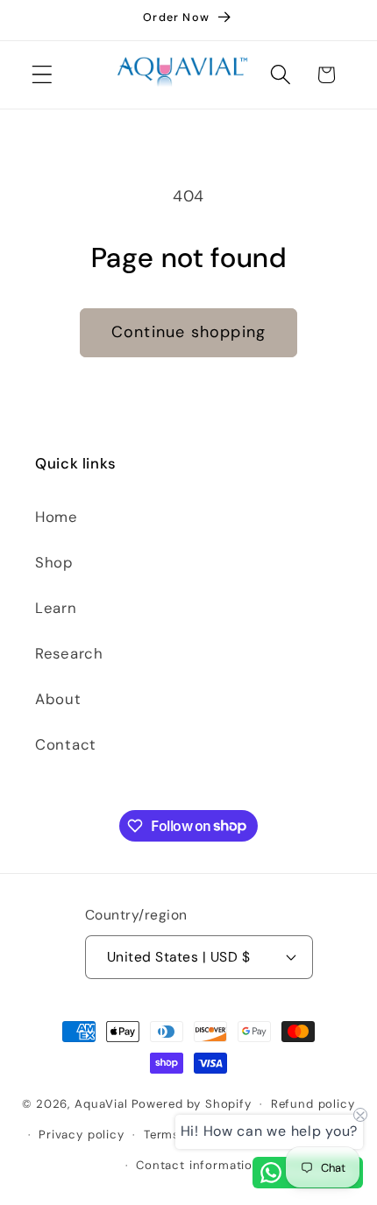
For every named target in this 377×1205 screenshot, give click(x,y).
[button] (42, 75)
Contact (65, 744)
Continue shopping (188, 331)
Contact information (198, 1165)
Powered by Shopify (192, 1103)
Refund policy (313, 1103)
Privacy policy (81, 1134)
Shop (54, 562)
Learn (56, 607)
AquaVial (101, 1103)
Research (69, 653)
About (58, 698)
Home (56, 516)
